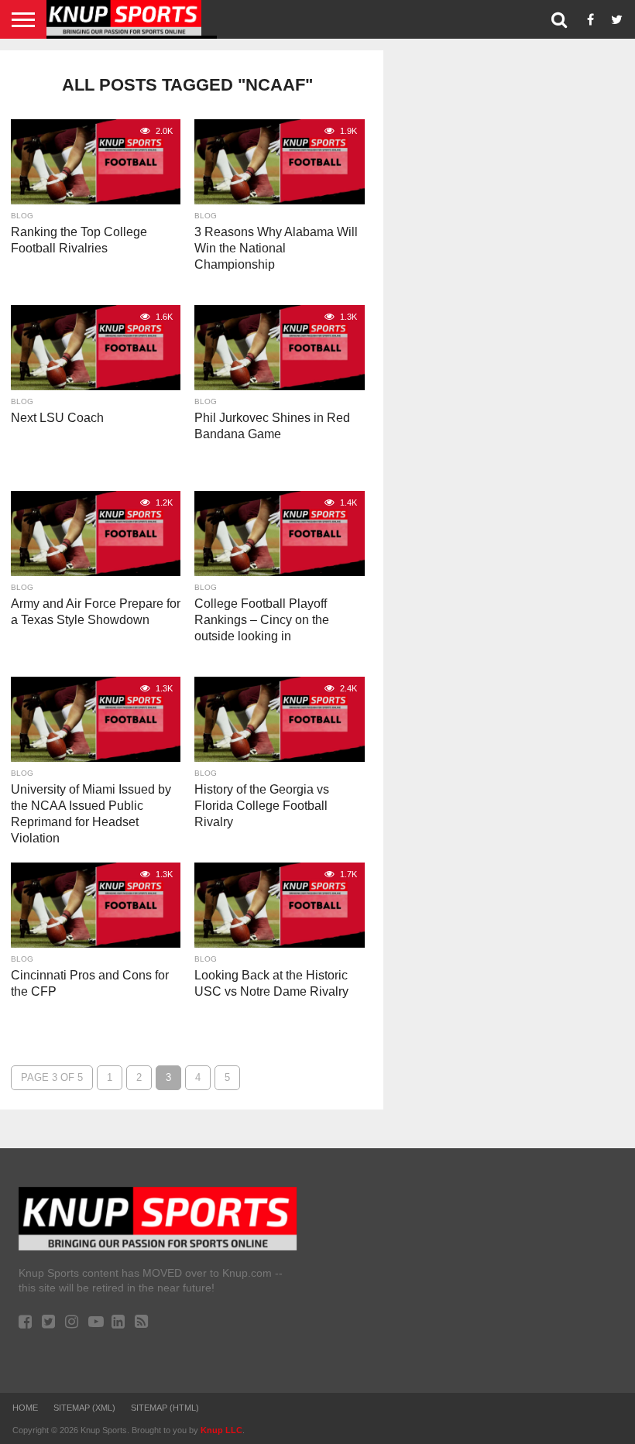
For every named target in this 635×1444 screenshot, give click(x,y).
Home (25, 1407)
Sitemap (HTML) (165, 1407)
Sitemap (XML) (84, 1407)
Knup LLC (221, 1430)
